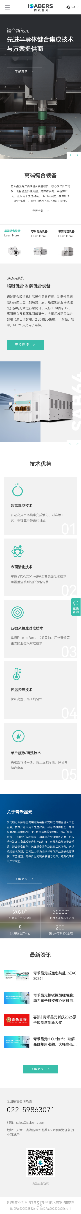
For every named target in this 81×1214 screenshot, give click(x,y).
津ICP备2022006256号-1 (55, 1208)
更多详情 (22, 345)
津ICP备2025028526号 (24, 1208)
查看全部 (37, 210)
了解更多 (21, 71)
